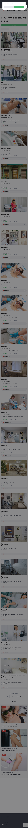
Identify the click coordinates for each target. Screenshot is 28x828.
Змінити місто (9, 6)
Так (19, 6)
